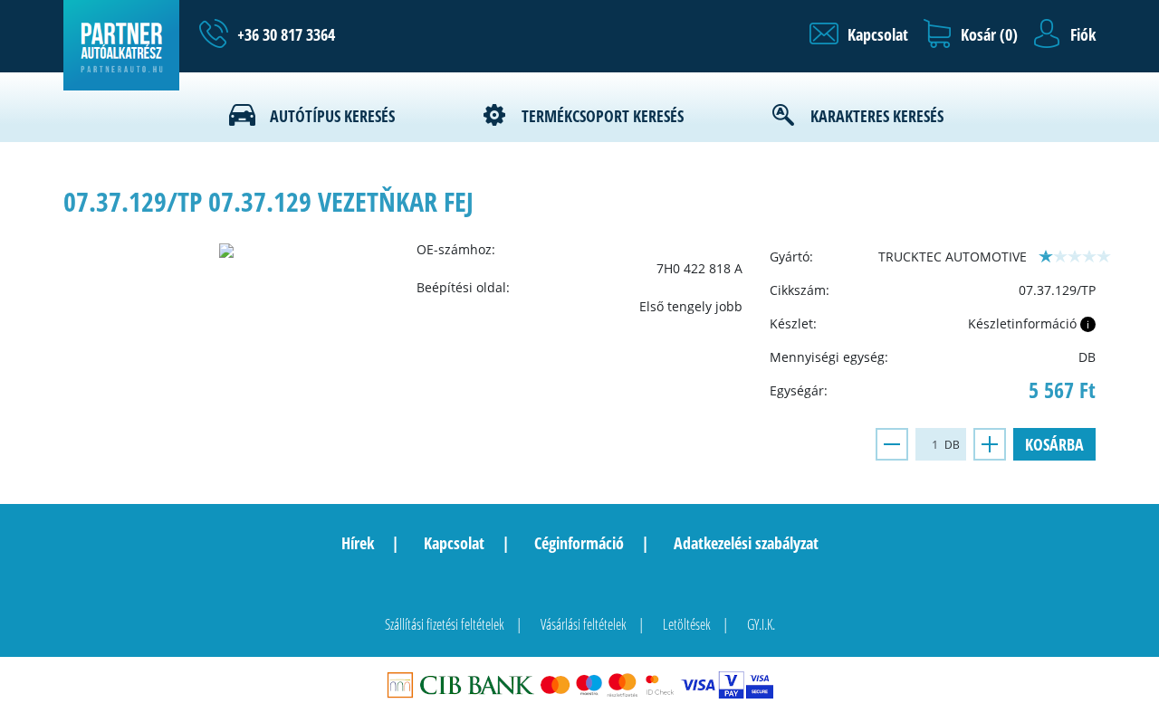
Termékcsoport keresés (603, 116)
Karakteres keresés (876, 116)
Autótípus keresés (332, 116)
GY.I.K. (761, 624)
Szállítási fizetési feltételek (444, 624)
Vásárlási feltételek (584, 624)
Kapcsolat (454, 543)
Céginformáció (579, 543)
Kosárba (1054, 444)
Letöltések (687, 624)
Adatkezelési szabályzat (746, 543)
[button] (858, 34)
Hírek (357, 543)
